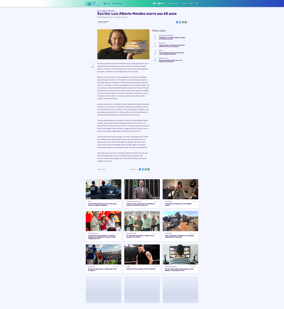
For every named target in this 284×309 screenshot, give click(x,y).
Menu (108, 3)
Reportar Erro (102, 169)
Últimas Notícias (117, 3)
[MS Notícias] (93, 4)
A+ (93, 67)
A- (93, 64)
